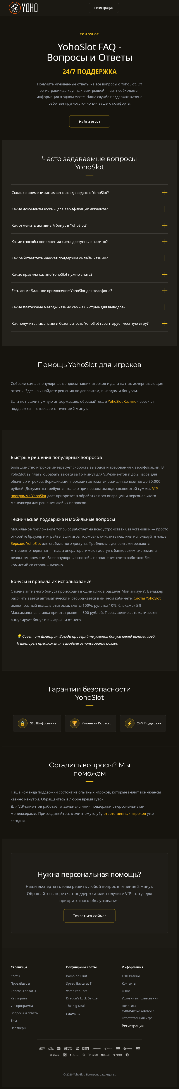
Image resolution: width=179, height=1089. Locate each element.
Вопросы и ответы (24, 1013)
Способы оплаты (23, 991)
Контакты (129, 983)
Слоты (15, 976)
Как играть (19, 998)
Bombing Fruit (76, 976)
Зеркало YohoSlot (26, 543)
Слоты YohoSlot (147, 598)
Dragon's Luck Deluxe (82, 998)
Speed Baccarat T (78, 983)
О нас (126, 991)
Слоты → (73, 1014)
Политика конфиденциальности (138, 1008)
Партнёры (18, 1028)
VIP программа (22, 1006)
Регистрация (104, 8)
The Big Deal (75, 1006)
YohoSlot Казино (122, 401)
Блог (14, 1020)
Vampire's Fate (77, 991)
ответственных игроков (124, 813)
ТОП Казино (131, 976)
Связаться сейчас (89, 915)
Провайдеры (20, 983)
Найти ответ (89, 121)
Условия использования (140, 998)
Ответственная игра (137, 1018)
